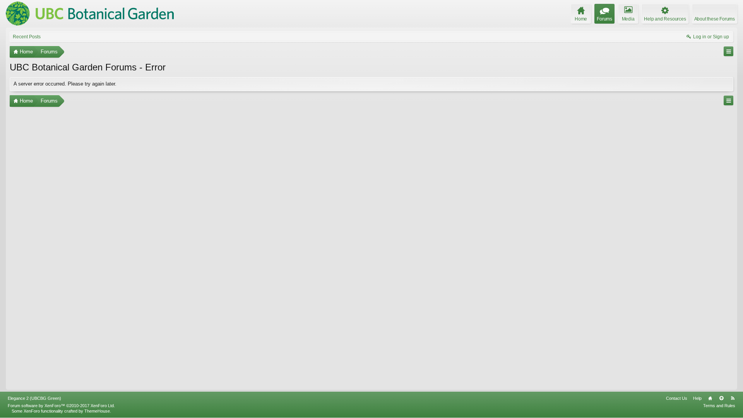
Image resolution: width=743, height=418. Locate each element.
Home (710, 398)
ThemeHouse (97, 411)
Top (721, 398)
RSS (732, 398)
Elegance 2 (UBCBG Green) (34, 398)
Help (697, 398)
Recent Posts (27, 36)
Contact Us (676, 398)
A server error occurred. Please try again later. (65, 84)
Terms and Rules (719, 405)
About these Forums (714, 19)
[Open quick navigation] (728, 51)
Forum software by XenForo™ (61, 405)
